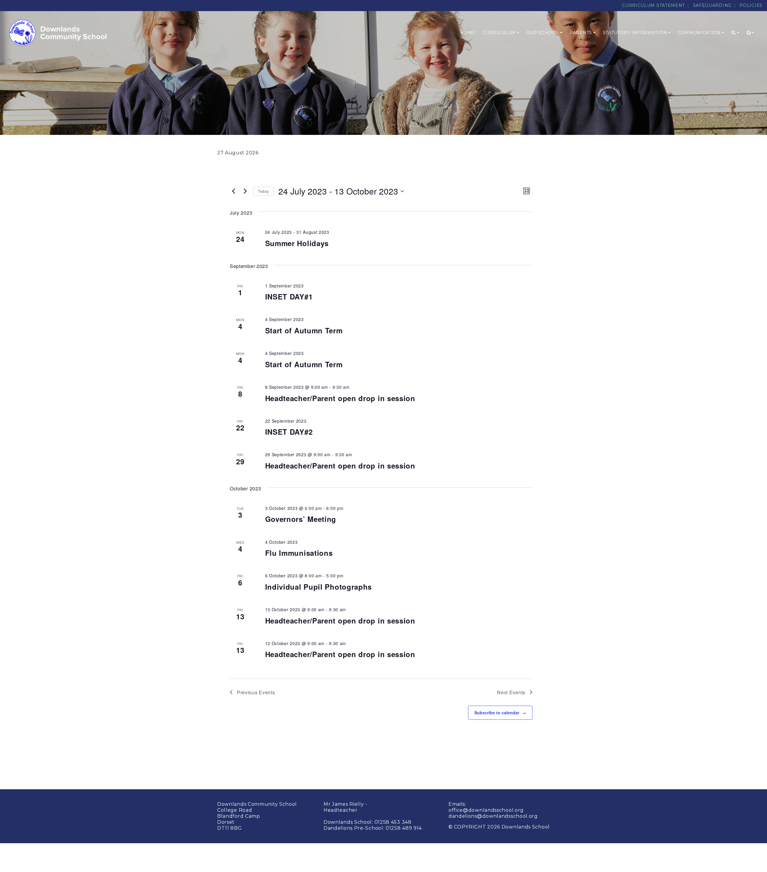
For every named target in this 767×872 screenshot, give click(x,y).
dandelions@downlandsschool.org (493, 816)
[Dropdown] (735, 32)
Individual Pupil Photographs (318, 587)
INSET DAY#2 (289, 432)
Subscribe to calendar (496, 713)
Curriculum (499, 32)
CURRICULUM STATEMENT (653, 5)
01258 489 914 (404, 828)
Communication (699, 32)
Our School (542, 32)
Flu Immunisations (299, 553)
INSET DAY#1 (289, 296)
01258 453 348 (393, 822)
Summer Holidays (297, 243)
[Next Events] (245, 191)
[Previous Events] (233, 191)
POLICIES (751, 5)
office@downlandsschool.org (486, 810)
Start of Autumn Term (304, 330)
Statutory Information (635, 32)
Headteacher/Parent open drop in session (340, 398)
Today (263, 191)
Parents (581, 32)
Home (467, 32)
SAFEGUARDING (712, 5)
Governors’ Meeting (300, 519)
